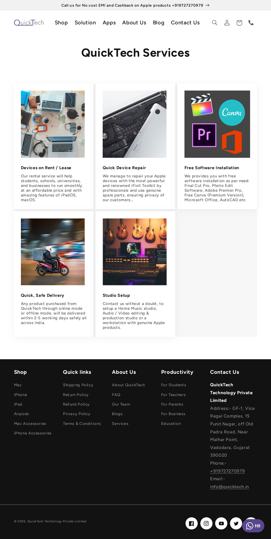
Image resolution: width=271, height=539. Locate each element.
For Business (173, 413)
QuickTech (35, 521)
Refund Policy (76, 404)
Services (120, 423)
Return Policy (76, 394)
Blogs (117, 413)
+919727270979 (227, 471)
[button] (215, 23)
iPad (18, 404)
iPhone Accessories (33, 433)
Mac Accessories (30, 423)
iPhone (20, 394)
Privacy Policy (77, 413)
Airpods (21, 413)
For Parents (172, 404)
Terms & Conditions (82, 423)
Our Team (121, 404)
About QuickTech (128, 385)
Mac (18, 385)
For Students (173, 385)
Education (171, 423)
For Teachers (173, 394)
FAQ (116, 394)
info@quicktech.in (229, 486)
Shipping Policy (78, 385)
